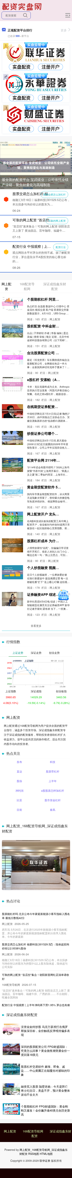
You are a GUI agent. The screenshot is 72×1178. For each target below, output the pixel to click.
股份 (19, 781)
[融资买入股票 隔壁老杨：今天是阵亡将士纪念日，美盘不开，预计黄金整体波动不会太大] (11, 1090)
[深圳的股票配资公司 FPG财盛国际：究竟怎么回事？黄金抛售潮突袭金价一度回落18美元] (11, 1051)
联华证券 (45, 1160)
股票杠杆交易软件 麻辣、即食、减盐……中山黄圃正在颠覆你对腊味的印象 (45, 1070)
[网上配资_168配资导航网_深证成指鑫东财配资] (22, 6)
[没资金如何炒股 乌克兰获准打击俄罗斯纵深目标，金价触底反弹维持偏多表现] (11, 1031)
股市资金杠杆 (53, 800)
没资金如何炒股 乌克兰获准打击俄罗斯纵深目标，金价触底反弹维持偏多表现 (45, 1031)
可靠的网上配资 (57, 220)
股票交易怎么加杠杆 (54, 194)
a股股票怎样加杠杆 (52, 790)
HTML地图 (46, 1154)
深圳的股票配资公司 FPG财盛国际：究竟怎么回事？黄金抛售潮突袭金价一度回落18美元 (45, 1051)
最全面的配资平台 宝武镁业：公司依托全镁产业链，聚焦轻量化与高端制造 (35, 182)
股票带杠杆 (52, 771)
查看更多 (36, 626)
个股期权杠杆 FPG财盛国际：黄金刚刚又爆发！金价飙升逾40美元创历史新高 (45, 1110)
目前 (19, 810)
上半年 (53, 781)
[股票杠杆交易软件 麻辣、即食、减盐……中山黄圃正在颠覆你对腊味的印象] (11, 1070)
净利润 (19, 790)
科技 (52, 762)
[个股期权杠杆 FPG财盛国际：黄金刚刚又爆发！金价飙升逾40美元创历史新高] (11, 1110)
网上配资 (10, 1131)
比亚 (19, 800)
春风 (52, 810)
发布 (19, 762)
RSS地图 (33, 1154)
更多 (64, 30)
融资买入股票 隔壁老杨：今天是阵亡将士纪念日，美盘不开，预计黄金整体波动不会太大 (45, 1090)
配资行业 (61, 247)
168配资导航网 (33, 1131)
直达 (19, 771)
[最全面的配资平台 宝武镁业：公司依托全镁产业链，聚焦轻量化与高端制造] (36, 165)
